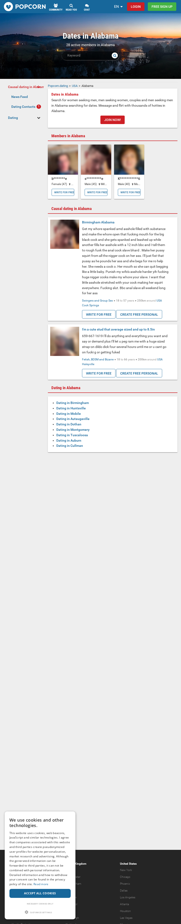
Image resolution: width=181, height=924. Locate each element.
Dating (13, 118)
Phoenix (125, 883)
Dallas (124, 890)
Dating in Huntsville (71, 408)
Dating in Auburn (68, 440)
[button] (40, 912)
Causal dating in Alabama (27, 87)
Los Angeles (127, 897)
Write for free (64, 192)
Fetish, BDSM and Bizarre (98, 359)
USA (159, 300)
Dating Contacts (23, 107)
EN (116, 6)
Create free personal (139, 314)
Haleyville (88, 364)
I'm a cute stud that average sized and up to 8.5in (118, 329)
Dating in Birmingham (72, 403)
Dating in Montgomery (73, 430)
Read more (41, 884)
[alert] (40, 865)
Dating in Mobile (68, 414)
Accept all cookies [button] (40, 893)
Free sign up (162, 6)
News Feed (19, 97)
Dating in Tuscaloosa (72, 435)
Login (136, 6)
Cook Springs (90, 305)
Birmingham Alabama (98, 222)
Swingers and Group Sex (97, 300)
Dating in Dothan (68, 424)
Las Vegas (126, 918)
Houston (125, 911)
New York (126, 870)
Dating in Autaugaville (73, 419)
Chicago (125, 877)
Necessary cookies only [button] (40, 903)
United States (128, 863)
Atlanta (124, 904)
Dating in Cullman (69, 446)
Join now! (112, 120)
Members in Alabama (68, 135)
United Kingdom (76, 863)
